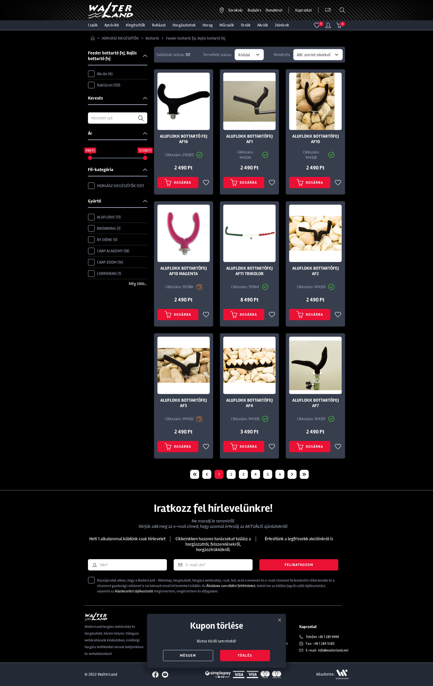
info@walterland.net (333, 650)
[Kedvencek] (317, 25)
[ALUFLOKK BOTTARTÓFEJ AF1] (249, 101)
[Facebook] (155, 674)
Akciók (262, 25)
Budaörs (254, 10)
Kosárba (182, 182)
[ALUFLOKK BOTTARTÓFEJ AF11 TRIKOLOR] (249, 233)
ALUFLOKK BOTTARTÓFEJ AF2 (315, 271)
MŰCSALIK (226, 25)
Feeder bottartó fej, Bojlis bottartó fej (195, 38)
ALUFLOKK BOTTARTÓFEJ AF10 (315, 139)
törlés (245, 655)
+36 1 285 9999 (328, 637)
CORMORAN (108, 273)
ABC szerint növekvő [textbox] (313, 54)
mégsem (188, 655)
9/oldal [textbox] (244, 54)
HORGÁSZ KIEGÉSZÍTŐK (120, 38)
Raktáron (108, 85)
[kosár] (339, 25)
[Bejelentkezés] (328, 25)
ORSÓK (246, 25)
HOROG (208, 25)
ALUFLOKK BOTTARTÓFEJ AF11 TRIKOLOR (249, 271)
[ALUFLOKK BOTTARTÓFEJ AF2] (315, 233)
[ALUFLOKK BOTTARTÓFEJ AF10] (315, 101)
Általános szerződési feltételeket (230, 586)
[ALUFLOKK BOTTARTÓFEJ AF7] (315, 365)
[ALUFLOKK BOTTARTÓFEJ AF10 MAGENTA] (183, 233)
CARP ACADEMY (112, 250)
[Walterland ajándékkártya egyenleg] (328, 10)
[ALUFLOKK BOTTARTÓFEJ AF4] (249, 365)
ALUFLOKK (108, 217)
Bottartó (152, 38)
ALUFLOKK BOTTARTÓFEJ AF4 (249, 403)
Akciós (104, 73)
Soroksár (235, 10)
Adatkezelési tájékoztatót (134, 591)
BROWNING (108, 228)
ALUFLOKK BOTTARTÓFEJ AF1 (249, 139)
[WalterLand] (114, 616)
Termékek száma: (217, 54)
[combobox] (249, 54)
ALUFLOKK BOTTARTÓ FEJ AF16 (183, 139)
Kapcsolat (303, 10)
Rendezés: (282, 54)
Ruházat (159, 25)
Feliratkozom (299, 565)
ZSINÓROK (282, 25)
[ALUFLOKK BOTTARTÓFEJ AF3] (183, 365)
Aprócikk (111, 25)
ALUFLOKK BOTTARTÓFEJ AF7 (315, 403)
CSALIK (93, 25)
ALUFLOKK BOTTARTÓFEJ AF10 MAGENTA (183, 271)
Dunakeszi (274, 10)
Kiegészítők (135, 25)
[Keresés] (342, 10)
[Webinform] (342, 674)
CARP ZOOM (109, 262)
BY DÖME (106, 239)
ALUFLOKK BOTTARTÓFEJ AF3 (183, 403)
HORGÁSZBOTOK (184, 25)
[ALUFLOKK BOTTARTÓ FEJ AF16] (183, 101)
